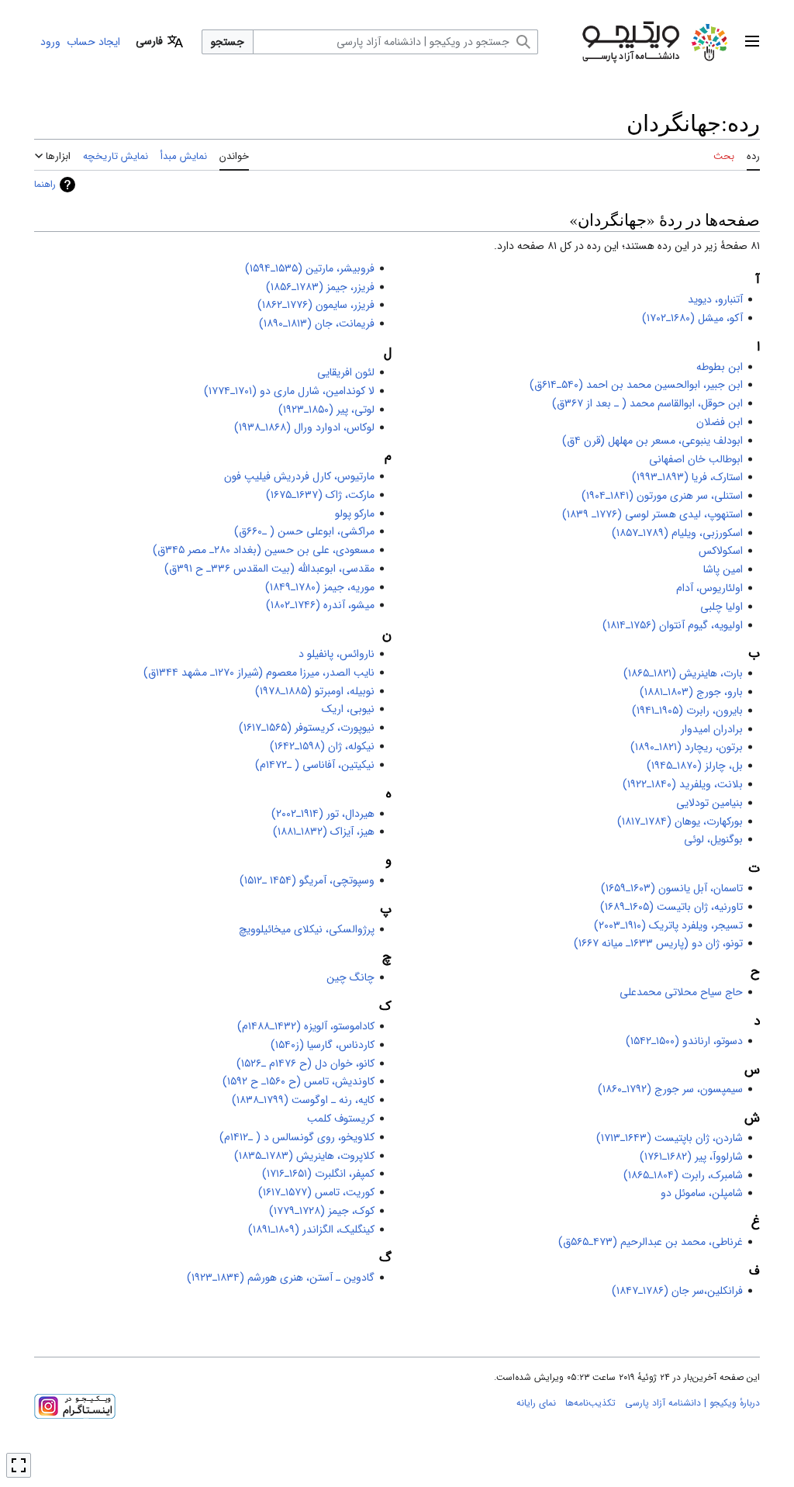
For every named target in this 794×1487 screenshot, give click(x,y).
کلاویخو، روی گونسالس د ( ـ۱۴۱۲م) (297, 1137)
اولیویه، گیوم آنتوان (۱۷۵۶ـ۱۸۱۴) (672, 625)
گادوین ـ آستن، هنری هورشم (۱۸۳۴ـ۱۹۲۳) (281, 1277)
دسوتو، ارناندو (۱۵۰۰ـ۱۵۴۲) (684, 1041)
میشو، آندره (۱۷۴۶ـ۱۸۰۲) (320, 605)
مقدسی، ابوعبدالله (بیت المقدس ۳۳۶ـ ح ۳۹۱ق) (269, 568)
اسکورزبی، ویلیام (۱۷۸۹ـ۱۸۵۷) (677, 532)
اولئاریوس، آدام (709, 588)
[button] (752, 42)
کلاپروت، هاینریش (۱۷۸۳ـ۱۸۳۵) (304, 1155)
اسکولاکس (721, 550)
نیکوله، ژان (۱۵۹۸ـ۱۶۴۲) (322, 746)
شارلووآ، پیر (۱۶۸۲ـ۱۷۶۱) (691, 1156)
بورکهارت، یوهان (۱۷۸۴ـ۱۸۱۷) (680, 821)
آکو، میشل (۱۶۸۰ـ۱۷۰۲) (692, 318)
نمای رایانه (536, 1402)
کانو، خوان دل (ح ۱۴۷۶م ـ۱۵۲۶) (305, 1063)
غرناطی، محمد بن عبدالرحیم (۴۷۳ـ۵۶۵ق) (650, 1241)
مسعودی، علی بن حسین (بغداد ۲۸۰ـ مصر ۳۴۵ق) (264, 549)
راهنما (45, 184)
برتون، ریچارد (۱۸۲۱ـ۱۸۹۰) (686, 747)
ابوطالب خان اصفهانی (696, 459)
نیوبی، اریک (348, 709)
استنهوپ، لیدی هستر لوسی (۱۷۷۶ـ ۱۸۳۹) (652, 514)
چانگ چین (350, 977)
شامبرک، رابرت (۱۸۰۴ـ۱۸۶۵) (683, 1175)
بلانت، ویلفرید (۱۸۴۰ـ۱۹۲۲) (683, 784)
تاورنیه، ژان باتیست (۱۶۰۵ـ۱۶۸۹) (671, 906)
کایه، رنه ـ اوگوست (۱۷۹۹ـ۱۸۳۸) (303, 1099)
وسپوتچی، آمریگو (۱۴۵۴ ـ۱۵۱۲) (307, 880)
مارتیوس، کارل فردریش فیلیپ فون (299, 476)
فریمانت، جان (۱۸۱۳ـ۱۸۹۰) (317, 323)
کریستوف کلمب (341, 1118)
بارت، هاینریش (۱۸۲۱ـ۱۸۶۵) (683, 673)
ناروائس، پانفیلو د (337, 653)
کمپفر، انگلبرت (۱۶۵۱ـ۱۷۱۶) (318, 1173)
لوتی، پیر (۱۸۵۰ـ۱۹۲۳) (326, 409)
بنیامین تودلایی (709, 802)
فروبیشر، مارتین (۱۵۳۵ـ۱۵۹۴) (310, 268)
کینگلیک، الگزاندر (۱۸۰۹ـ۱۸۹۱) (311, 1229)
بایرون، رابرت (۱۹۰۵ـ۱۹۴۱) (687, 710)
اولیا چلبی (721, 606)
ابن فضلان (719, 422)
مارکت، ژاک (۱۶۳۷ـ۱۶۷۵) (320, 494)
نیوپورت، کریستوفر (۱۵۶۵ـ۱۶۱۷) (307, 727)
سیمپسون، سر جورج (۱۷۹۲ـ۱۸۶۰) (670, 1089)
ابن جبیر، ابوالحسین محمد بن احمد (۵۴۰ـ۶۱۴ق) (636, 384)
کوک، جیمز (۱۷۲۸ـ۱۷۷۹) (322, 1210)
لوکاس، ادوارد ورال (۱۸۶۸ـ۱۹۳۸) (304, 427)
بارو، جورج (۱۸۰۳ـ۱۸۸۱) (691, 691)
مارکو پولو (355, 513)
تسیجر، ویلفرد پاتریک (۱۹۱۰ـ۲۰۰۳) (668, 925)
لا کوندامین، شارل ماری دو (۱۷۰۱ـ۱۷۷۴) (289, 390)
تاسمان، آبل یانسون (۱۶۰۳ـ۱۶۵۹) (672, 888)
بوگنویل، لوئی (713, 839)
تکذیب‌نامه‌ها (590, 1402)
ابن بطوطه (719, 366)
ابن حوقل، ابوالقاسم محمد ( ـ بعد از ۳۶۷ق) (647, 403)
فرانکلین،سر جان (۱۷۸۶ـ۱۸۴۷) (677, 1290)
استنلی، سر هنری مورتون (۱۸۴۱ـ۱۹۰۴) (662, 495)
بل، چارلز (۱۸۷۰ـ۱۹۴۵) (695, 765)
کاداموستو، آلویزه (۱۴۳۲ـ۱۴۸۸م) (306, 1026)
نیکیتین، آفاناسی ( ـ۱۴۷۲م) (315, 764)
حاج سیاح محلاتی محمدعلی (681, 992)
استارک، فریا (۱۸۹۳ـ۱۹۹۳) (687, 477)
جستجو (227, 41)
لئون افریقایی (346, 372)
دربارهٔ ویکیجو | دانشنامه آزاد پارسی (692, 1402)
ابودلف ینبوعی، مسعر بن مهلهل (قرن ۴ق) (652, 440)
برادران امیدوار (712, 729)
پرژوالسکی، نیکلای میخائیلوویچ (307, 929)
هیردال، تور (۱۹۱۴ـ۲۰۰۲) (323, 813)
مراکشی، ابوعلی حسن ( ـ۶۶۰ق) (304, 531)
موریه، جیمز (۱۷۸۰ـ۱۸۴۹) (320, 587)
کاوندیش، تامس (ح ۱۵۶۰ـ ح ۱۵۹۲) (299, 1081)
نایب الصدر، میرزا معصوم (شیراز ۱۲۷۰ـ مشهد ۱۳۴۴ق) (259, 672)
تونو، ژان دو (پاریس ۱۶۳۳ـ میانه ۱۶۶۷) (658, 943)
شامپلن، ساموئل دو (702, 1193)
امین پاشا (723, 569)
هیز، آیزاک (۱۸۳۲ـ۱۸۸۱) (324, 831)
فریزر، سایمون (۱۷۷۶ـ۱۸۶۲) (316, 304)
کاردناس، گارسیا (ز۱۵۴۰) (323, 1044)
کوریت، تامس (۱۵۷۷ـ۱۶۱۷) (316, 1192)
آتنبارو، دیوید (715, 299)
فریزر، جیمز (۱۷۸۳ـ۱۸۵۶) (320, 287)
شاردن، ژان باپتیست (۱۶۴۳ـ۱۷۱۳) (669, 1137)
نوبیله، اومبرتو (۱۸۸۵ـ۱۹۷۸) (315, 691)
